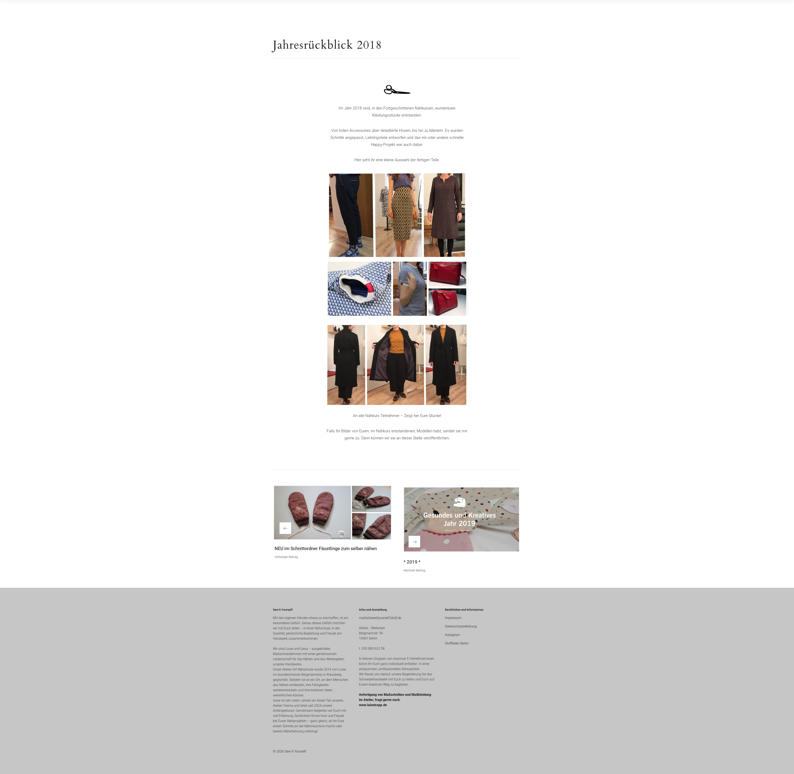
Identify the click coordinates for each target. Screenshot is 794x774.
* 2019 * (412, 562)
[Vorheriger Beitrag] (332, 512)
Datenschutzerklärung (461, 626)
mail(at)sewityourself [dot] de (380, 618)
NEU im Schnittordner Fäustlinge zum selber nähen (326, 548)
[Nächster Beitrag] (461, 519)
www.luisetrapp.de (373, 705)
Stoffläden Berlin (457, 643)
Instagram (452, 635)
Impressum (453, 618)
